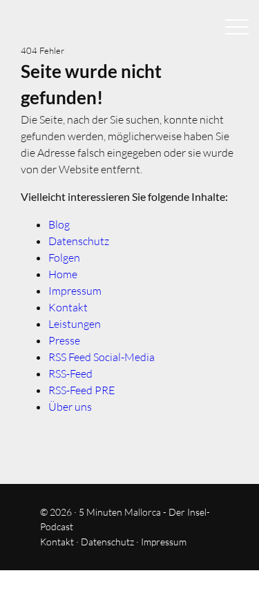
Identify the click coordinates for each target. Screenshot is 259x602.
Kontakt (68, 307)
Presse (64, 340)
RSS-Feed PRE (81, 390)
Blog (59, 224)
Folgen (64, 257)
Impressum (75, 291)
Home (62, 274)
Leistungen (74, 324)
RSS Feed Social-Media (101, 357)
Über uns (70, 407)
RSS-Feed (70, 373)
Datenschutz (78, 241)
